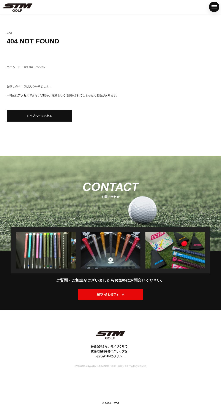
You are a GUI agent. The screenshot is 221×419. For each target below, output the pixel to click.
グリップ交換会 (4, 232)
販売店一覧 (4, 194)
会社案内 (4, 270)
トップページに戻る (39, 115)
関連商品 (4, 164)
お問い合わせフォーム (110, 294)
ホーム (4, 91)
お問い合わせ (4, 304)
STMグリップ (4, 125)
